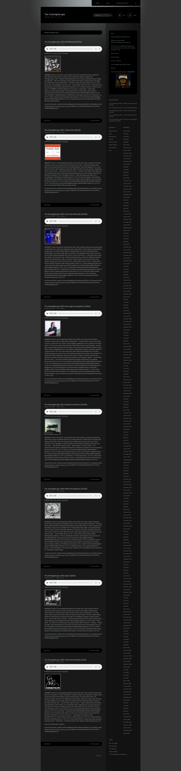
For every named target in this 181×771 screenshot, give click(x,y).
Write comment (61, 44)
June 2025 (126, 169)
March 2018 (126, 410)
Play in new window (55, 53)
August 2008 (126, 667)
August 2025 (126, 164)
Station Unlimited (113, 751)
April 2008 (125, 678)
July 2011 (125, 631)
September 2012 (127, 592)
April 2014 (125, 539)
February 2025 (127, 180)
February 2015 (127, 512)
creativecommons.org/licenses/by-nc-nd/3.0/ (57, 106)
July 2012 (125, 597)
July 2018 (125, 399)
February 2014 (127, 545)
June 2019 (126, 368)
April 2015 (125, 506)
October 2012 (126, 589)
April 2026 (125, 142)
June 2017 (126, 435)
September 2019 (127, 360)
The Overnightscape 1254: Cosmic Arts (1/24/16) (63, 130)
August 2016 (126, 462)
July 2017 (125, 432)
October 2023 (126, 225)
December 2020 (127, 318)
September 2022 (127, 260)
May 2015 (125, 504)
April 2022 (125, 274)
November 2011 (127, 620)
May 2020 (125, 338)
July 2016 (125, 465)
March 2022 (126, 277)
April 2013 (125, 573)
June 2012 (126, 600)
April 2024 (125, 208)
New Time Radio (113, 743)
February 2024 (127, 214)
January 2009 (126, 653)
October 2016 (126, 457)
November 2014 (127, 520)
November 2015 (127, 487)
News (110, 133)
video (110, 150)
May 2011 (125, 636)
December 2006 (127, 722)
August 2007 (126, 700)
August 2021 (126, 296)
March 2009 (126, 647)
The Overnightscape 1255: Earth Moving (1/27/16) (63, 42)
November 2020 (127, 321)
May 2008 (125, 675)
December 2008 (127, 656)
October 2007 (126, 694)
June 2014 (126, 534)
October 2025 (126, 158)
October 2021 (126, 291)
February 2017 (127, 446)
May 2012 (125, 603)
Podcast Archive (113, 142)
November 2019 (127, 354)
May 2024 (125, 205)
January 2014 (126, 548)
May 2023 (125, 238)
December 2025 (127, 153)
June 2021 (126, 302)
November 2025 (127, 156)
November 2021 (127, 288)
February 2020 (127, 346)
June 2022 (126, 269)
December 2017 (127, 418)
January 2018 (126, 415)
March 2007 (126, 714)
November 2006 (127, 725)
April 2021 (125, 307)
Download (65, 53)
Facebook (118, 60)
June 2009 (126, 639)
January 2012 (126, 614)
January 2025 (126, 183)
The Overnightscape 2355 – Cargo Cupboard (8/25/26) (123, 107)
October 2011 (126, 622)
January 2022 (126, 283)
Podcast (48, 120)
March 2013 (126, 575)
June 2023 (126, 236)
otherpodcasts (112, 136)
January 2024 (126, 216)
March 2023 (126, 244)
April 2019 (125, 374)
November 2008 (127, 658)
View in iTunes (114, 53)
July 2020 (125, 332)
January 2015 (126, 515)
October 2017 (126, 423)
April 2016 (125, 473)
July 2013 (125, 564)
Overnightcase (113, 748)
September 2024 (127, 194)
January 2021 (126, 316)
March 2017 (126, 443)
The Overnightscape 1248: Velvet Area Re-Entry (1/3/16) (65, 660)
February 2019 (127, 379)
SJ (135, 3)
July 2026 (125, 133)
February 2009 (127, 650)
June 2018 (126, 401)
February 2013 (127, 578)
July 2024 (125, 200)
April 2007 (125, 711)
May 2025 (125, 172)
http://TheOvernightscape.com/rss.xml (121, 42)
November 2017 (127, 421)
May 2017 (125, 437)
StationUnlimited (113, 144)
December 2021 (127, 285)
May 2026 (125, 139)
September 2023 (127, 227)
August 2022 (126, 263)
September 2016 (127, 459)
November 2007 (127, 691)
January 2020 (126, 349)
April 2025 (125, 175)
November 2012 (127, 586)
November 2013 (127, 553)
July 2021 (125, 299)
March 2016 (126, 476)
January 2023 (126, 249)
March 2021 (126, 310)
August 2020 (126, 330)
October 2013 (126, 556)
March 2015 (126, 509)
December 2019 (127, 352)
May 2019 (125, 371)
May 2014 (125, 537)
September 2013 (127, 559)
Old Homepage (113, 746)
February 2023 (127, 247)
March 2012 (126, 609)
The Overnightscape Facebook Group (120, 64)
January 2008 (126, 686)
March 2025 (126, 178)
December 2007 (127, 689)
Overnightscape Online (122, 3)
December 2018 (127, 385)
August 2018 (126, 396)
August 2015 (126, 495)
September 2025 (127, 161)
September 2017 (127, 426)
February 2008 (127, 683)
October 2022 (126, 258)
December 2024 (127, 186)
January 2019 (126, 382)
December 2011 (127, 617)
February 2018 (127, 412)
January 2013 (126, 581)
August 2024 (126, 197)
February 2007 (127, 716)
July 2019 (125, 365)
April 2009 (125, 644)
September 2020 (127, 327)
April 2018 (125, 407)
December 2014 (127, 517)
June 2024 (126, 202)
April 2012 (125, 606)
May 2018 (125, 404)
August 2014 (126, 528)
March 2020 (126, 343)
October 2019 (126, 357)
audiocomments (113, 131)
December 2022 (127, 252)
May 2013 (125, 570)
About (107, 3)
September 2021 (127, 294)
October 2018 (126, 390)
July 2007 (125, 702)
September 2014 (127, 526)
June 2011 (126, 633)
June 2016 (126, 468)
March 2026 (126, 144)
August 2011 (126, 628)
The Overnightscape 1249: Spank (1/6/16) (60, 576)
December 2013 (127, 551)
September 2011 (127, 625)
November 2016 (127, 454)
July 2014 (125, 531)
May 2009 (125, 642)
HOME (97, 3)
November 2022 (127, 255)
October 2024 (126, 191)
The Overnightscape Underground (125, 46)
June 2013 (126, 567)
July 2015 (125, 498)
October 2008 (126, 661)
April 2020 (125, 341)
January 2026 (126, 150)
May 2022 (125, 272)
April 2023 (125, 241)
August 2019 (126, 363)
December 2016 (127, 451)
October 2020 (126, 324)
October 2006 (126, 727)
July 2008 (125, 669)
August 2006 (126, 733)
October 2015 (126, 490)
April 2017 (125, 440)
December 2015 (127, 484)
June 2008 (126, 672)
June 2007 (126, 705)
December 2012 (127, 584)
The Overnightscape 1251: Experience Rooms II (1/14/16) (66, 404)
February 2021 (127, 313)
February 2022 (127, 280)
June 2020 (126, 335)
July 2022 (125, 266)
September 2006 (127, 730)
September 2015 (127, 493)
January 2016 (126, 481)
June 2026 (126, 136)
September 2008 (127, 664)
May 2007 (125, 708)
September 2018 (127, 393)
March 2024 (126, 211)
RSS (124, 15)
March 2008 (126, 680)
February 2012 (127, 611)
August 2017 (126, 429)
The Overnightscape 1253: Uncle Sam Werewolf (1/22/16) (66, 214)
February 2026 (127, 147)
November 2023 (127, 222)
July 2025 (125, 167)
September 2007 (127, 697)
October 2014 (126, 523)
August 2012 (126, 595)
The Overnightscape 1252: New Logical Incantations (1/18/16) (67, 306)
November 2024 (127, 189)
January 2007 (126, 719)
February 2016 (127, 479)
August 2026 (126, 131)
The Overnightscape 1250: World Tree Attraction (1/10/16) (66, 489)
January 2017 (126, 448)
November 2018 (127, 388)
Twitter (135, 15)
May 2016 (125, 470)
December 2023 (127, 219)
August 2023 (126, 230)
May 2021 (125, 305)
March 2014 (126, 542)
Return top (98, 755)
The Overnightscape (55, 14)
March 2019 (126, 376)
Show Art (113, 68)
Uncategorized (112, 147)
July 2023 (125, 233)
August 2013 (126, 562)
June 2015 (126, 501)
